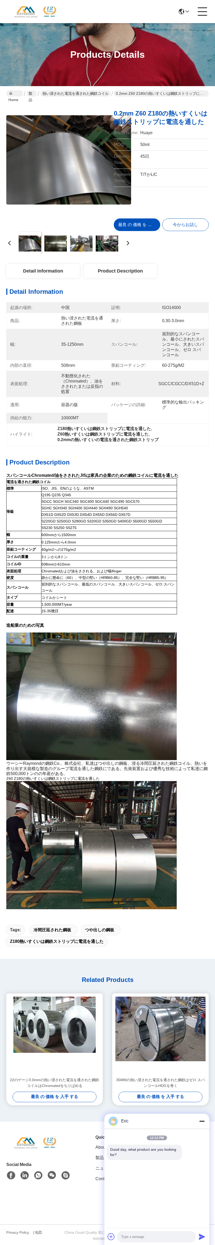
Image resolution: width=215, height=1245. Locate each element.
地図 (38, 1232)
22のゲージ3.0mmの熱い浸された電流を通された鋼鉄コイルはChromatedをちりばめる (54, 1083)
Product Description (120, 271)
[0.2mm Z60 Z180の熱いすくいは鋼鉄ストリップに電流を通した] (68, 165)
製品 (30, 94)
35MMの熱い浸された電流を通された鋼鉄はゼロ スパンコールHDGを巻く (160, 1083)
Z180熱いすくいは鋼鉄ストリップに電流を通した (57, 941)
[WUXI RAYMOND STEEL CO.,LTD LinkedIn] (24, 1175)
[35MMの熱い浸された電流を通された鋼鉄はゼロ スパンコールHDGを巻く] (160, 1035)
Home (14, 93)
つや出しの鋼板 (99, 930)
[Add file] (111, 1236)
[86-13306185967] (65, 1175)
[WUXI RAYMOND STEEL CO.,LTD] (35, 11)
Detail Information (43, 271)
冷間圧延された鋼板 (52, 930)
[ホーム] (35, 1149)
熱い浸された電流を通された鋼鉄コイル (75, 93)
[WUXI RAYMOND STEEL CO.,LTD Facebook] (11, 1175)
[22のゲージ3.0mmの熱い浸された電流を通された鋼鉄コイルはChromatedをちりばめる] (54, 1035)
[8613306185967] (38, 1175)
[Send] (202, 1236)
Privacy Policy (17, 1232)
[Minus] (202, 1121)
